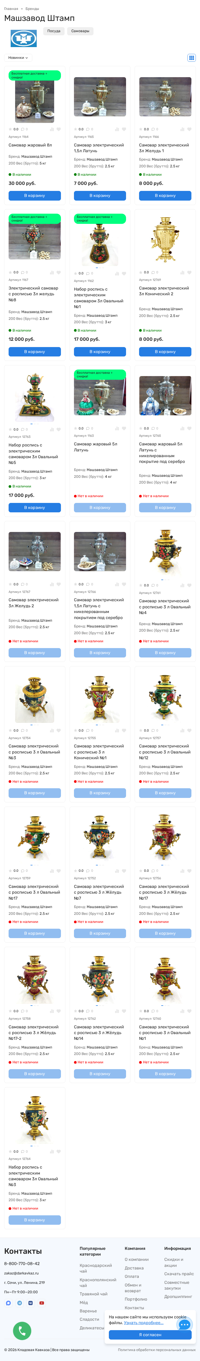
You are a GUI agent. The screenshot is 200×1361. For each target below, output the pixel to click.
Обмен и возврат (133, 1288)
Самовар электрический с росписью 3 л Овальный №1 (165, 1032)
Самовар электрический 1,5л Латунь (99, 148)
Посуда (53, 31)
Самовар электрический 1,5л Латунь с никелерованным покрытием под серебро (99, 608)
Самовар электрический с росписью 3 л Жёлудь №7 (99, 892)
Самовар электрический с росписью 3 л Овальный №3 (34, 752)
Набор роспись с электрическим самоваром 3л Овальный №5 (33, 454)
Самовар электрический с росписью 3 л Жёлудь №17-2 (34, 1032)
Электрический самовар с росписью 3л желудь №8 (33, 294)
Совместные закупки (176, 1285)
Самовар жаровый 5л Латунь (95, 446)
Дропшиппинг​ (178, 1296)
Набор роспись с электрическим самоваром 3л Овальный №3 (33, 1176)
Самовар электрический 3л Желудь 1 (164, 148)
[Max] (8, 1303)
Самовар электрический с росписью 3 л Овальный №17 (34, 892)
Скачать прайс (179, 1273)
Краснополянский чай (98, 1282)
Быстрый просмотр (37, 114)
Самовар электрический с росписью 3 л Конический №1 (99, 752)
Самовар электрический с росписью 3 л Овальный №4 (165, 606)
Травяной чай (94, 1293)
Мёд (84, 1302)
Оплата (132, 1276)
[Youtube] (42, 1303)
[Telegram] (19, 1303)
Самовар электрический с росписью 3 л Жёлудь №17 (164, 892)
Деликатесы (92, 1327)
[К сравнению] (52, 129)
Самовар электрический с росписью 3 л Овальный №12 (165, 752)
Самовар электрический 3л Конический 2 (164, 291)
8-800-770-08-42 (22, 1263)
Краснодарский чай (96, 1268)
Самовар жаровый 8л (30, 145)
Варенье (88, 1310)
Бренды (32, 9)
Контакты (134, 1307)
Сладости (89, 1319)
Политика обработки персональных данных (157, 1350)
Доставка (134, 1268)
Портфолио (136, 1299)
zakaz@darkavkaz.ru (21, 1273)
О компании (137, 1259)
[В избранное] (59, 129)
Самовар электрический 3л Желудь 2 (34, 602)
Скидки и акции (173, 1262)
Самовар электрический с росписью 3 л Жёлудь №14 (99, 1032)
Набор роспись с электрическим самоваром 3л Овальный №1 (98, 298)
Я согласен (150, 1334)
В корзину (34, 195)
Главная (11, 9)
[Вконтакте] (30, 1303)
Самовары (80, 31)
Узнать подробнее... (144, 1322)
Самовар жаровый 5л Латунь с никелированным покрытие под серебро (162, 452)
